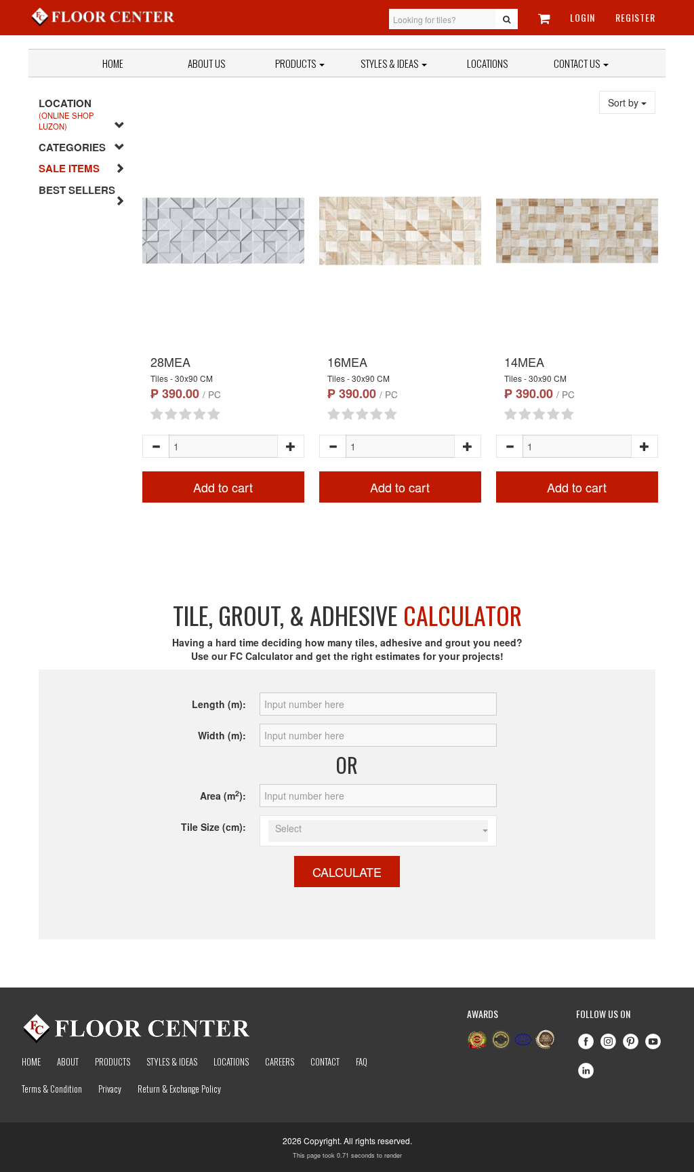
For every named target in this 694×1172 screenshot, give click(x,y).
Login (582, 17)
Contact (325, 1061)
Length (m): (219, 704)
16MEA (347, 361)
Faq (361, 1061)
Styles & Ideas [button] (390, 63)
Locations (487, 63)
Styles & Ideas (171, 1061)
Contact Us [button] (578, 63)
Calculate (347, 871)
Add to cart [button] (223, 487)
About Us (206, 63)
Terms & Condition (52, 1088)
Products (296, 63)
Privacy (109, 1088)
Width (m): (222, 735)
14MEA (524, 361)
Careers (279, 1061)
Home (112, 63)
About (68, 1061)
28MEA (170, 361)
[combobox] (378, 830)
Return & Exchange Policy (179, 1088)
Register (635, 17)
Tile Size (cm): (213, 827)
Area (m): (223, 795)
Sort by (624, 102)
